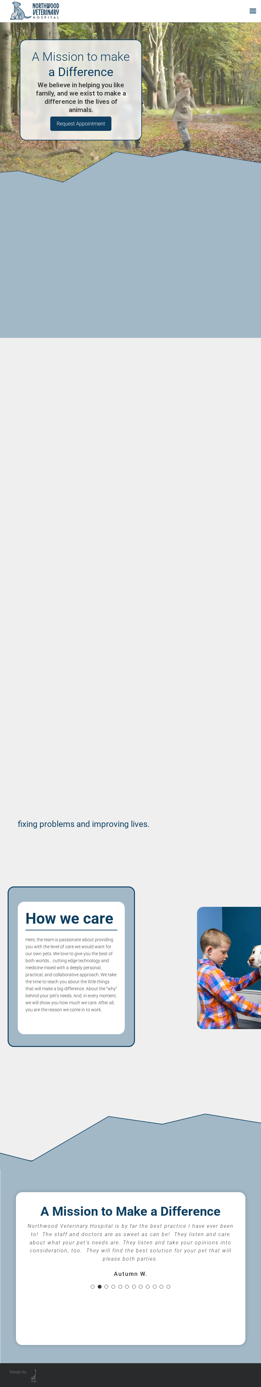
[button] (93, 1287)
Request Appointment (81, 124)
